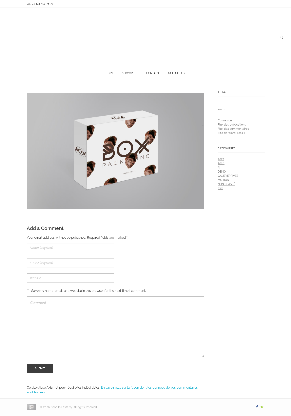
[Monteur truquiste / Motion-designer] (31, 407)
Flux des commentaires (233, 128)
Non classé (226, 184)
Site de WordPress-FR (232, 133)
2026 (221, 163)
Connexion (225, 120)
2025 (221, 159)
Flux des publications (232, 124)
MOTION (223, 180)
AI (219, 167)
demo (222, 171)
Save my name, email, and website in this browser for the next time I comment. (88, 291)
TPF (220, 188)
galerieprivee (228, 175)
